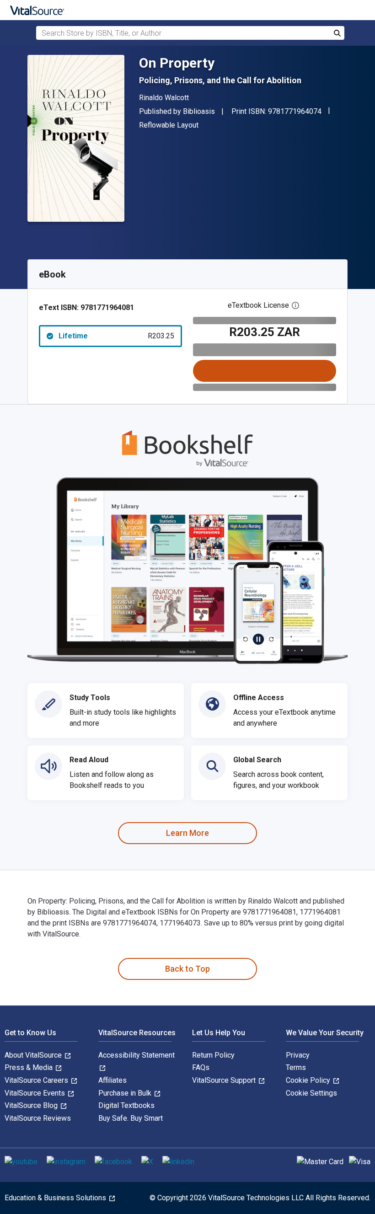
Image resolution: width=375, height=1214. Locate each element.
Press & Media (29, 1067)
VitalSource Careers (37, 1080)
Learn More (187, 833)
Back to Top (187, 968)
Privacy (298, 1055)
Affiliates (112, 1080)
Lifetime (116, 336)
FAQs (200, 1067)
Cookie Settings (311, 1093)
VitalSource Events (36, 1093)
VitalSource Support (224, 1080)
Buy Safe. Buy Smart (130, 1118)
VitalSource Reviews (38, 1118)
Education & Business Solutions (56, 1197)
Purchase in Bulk (125, 1093)
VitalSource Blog (32, 1105)
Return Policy (213, 1055)
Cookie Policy (309, 1080)
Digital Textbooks (126, 1105)
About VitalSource (34, 1055)
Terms (296, 1067)
